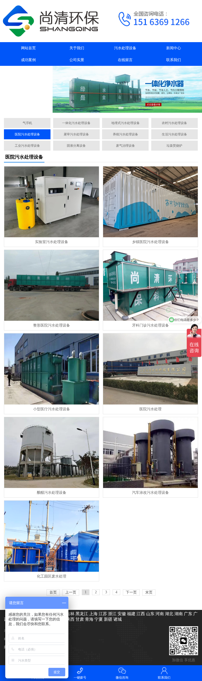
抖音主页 (28, 72)
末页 (149, 592)
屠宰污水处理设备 (76, 134)
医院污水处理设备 (27, 134)
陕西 (69, 619)
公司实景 (76, 60)
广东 (187, 613)
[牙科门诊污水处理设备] (150, 285)
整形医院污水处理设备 (51, 325)
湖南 (178, 613)
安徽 (121, 613)
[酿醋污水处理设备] (51, 452)
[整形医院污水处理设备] (51, 285)
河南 (159, 613)
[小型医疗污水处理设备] (51, 368)
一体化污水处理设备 (76, 123)
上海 (93, 613)
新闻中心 (173, 48)
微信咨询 (122, 677)
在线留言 (125, 60)
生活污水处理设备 (174, 134)
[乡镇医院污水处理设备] (150, 201)
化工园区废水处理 (51, 576)
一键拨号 (80, 677)
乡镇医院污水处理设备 (150, 242)
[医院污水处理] (150, 368)
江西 (140, 613)
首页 (53, 592)
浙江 (112, 613)
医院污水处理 (150, 409)
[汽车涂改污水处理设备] (150, 452)
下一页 (131, 592)
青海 (88, 619)
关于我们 (76, 48)
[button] (115, 108)
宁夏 (98, 619)
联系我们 (173, 60)
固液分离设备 (76, 145)
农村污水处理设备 (174, 123)
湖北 (168, 613)
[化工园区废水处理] (51, 536)
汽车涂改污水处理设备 (150, 493)
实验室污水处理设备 (51, 242)
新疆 (107, 619)
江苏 (102, 613)
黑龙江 (81, 613)
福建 (130, 613)
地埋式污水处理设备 (125, 123)
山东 (149, 613)
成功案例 (28, 60)
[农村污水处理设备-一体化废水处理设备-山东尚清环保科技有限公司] (50, 21)
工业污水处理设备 (27, 145)
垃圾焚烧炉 (174, 145)
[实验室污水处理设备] (51, 201)
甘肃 (79, 619)
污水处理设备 (125, 48)
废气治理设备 (125, 145)
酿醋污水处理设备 (51, 493)
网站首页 (28, 48)
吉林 (69, 613)
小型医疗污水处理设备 (51, 409)
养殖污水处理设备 (125, 134)
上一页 (70, 592)
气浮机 (27, 123)
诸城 (117, 619)
